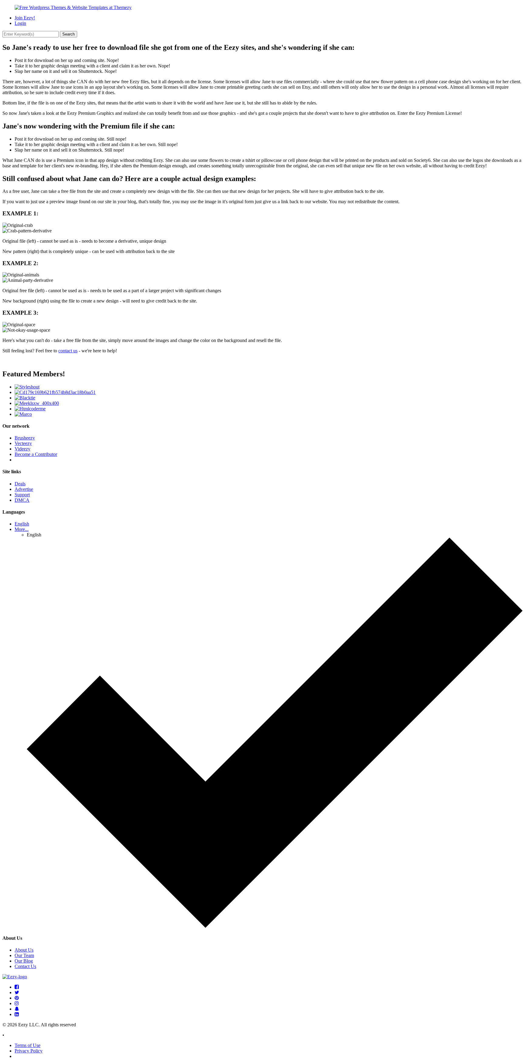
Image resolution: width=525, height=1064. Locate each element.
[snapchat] (17, 1008)
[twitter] (17, 992)
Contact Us (25, 966)
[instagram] (17, 1003)
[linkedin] (17, 1014)
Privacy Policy (29, 1050)
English (22, 523)
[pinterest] (17, 998)
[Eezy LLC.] (14, 976)
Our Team (24, 955)
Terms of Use (27, 1045)
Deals (20, 483)
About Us (24, 950)
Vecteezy (23, 443)
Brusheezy (25, 437)
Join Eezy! (25, 17)
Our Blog (24, 960)
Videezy (22, 448)
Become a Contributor (36, 454)
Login (20, 23)
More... (22, 529)
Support (22, 494)
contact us (67, 350)
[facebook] (17, 987)
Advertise (24, 489)
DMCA (22, 500)
